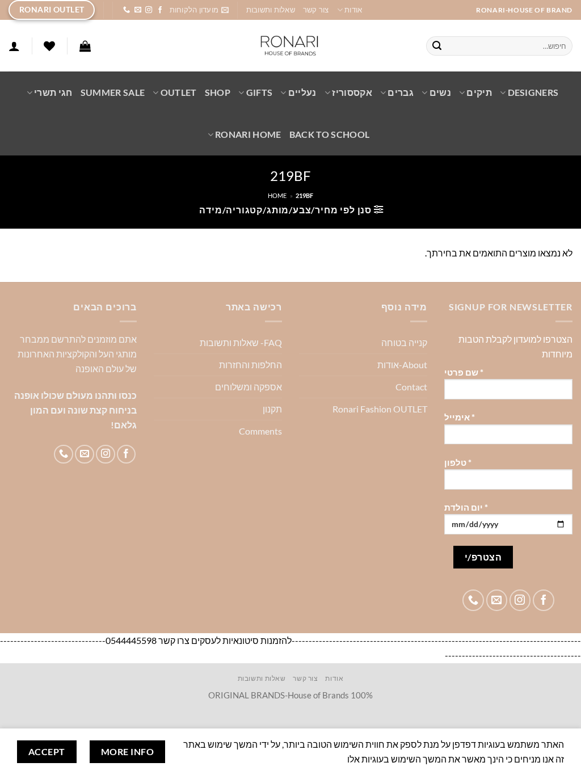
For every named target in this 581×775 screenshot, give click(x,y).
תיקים (479, 92)
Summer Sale (113, 92)
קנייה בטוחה (404, 342)
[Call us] (126, 10)
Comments (260, 431)
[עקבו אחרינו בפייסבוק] (160, 10)
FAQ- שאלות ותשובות (241, 342)
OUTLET (178, 92)
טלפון (457, 462)
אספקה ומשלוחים (248, 386)
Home (277, 195)
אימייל (459, 417)
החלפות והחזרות (250, 364)
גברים (401, 92)
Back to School (329, 134)
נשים (440, 92)
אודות (353, 9)
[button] (199, 10)
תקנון (272, 408)
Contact (411, 386)
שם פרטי (463, 372)
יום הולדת (466, 507)
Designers (533, 92)
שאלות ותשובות (270, 9)
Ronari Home (248, 134)
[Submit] (437, 46)
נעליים (302, 92)
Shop (217, 92)
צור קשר (316, 9)
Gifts (259, 92)
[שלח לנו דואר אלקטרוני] (137, 10)
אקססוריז (352, 92)
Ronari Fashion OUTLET (379, 408)
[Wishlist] (49, 45)
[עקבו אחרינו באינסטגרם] (148, 10)
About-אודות (402, 364)
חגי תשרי (53, 92)
